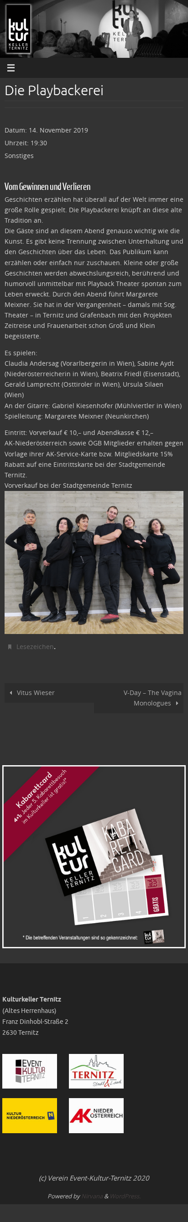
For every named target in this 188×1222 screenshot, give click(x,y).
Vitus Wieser (36, 690)
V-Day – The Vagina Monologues (153, 695)
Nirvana (92, 1194)
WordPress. (125, 1194)
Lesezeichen (35, 645)
